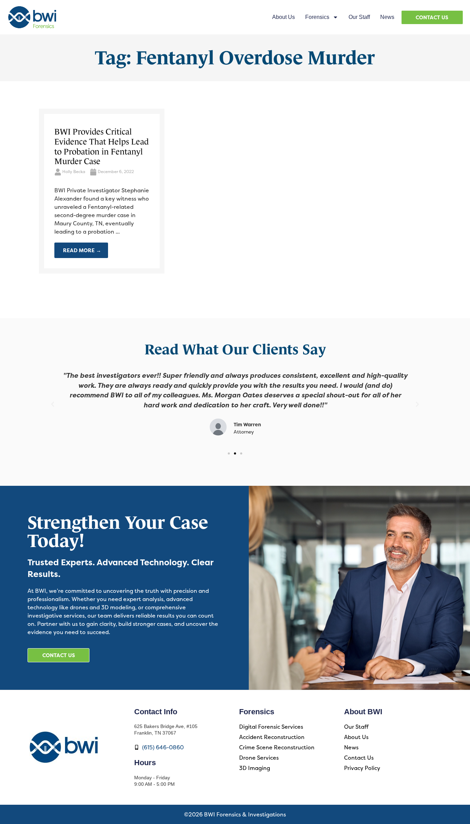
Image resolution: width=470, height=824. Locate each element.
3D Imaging (254, 767)
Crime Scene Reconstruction (276, 747)
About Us (283, 17)
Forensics (317, 17)
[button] (52, 404)
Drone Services (259, 757)
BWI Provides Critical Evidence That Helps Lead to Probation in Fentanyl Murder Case (101, 146)
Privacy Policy (362, 767)
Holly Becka (73, 171)
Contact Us (359, 757)
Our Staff (359, 17)
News (387, 17)
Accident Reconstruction (272, 737)
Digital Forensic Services (271, 726)
